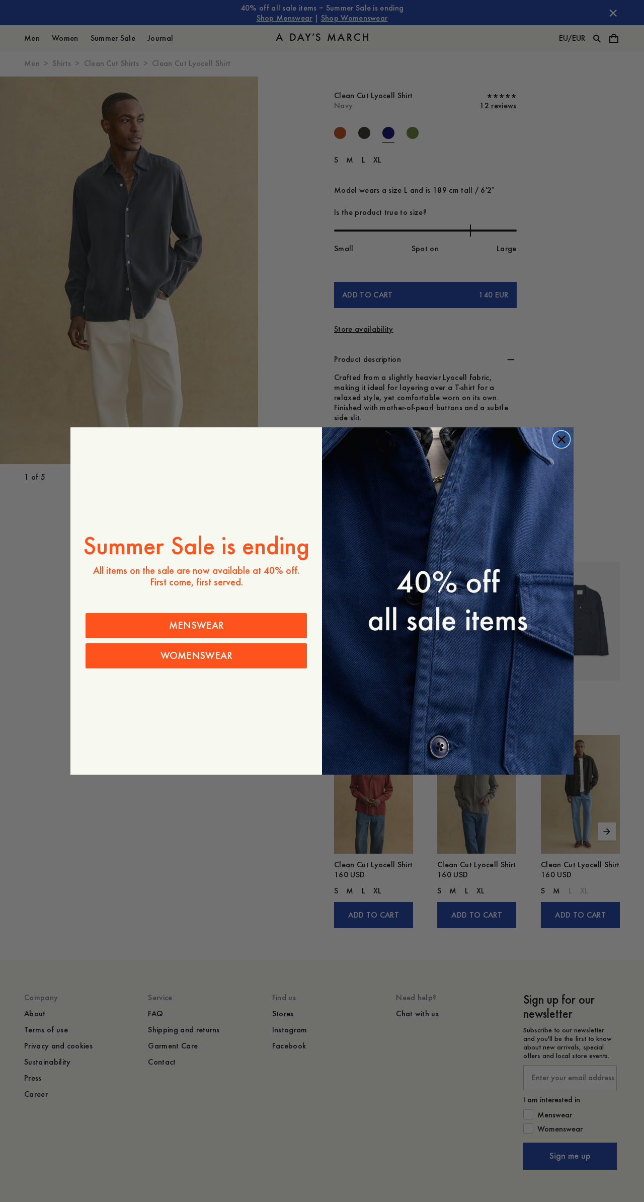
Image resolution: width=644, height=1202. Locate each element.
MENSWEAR (196, 625)
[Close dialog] (561, 439)
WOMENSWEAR (196, 655)
